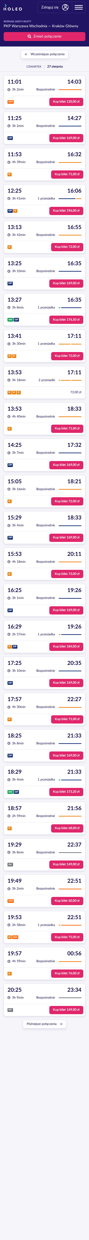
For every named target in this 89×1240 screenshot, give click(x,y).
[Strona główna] (13, 7)
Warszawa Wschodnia (29, 26)
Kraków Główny (65, 26)
